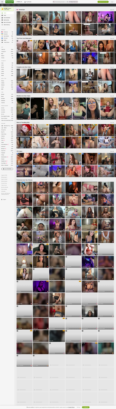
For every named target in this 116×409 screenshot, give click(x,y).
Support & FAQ (4, 175)
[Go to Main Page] (9, 2)
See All (112, 9)
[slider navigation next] (112, 23)
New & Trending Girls (23, 122)
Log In (112, 1)
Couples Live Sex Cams (24, 67)
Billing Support (4, 177)
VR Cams (19, 151)
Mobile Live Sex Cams (23, 96)
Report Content (4, 179)
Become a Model (4, 187)
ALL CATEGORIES (8, 168)
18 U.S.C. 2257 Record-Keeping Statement (5, 194)
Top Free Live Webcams (24, 38)
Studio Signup (4, 189)
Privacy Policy (4, 183)
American (22, 9)
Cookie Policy (71, 407)
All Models (3, 191)
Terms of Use (4, 185)
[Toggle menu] (2, 2)
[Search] (68, 2)
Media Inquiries (4, 181)
